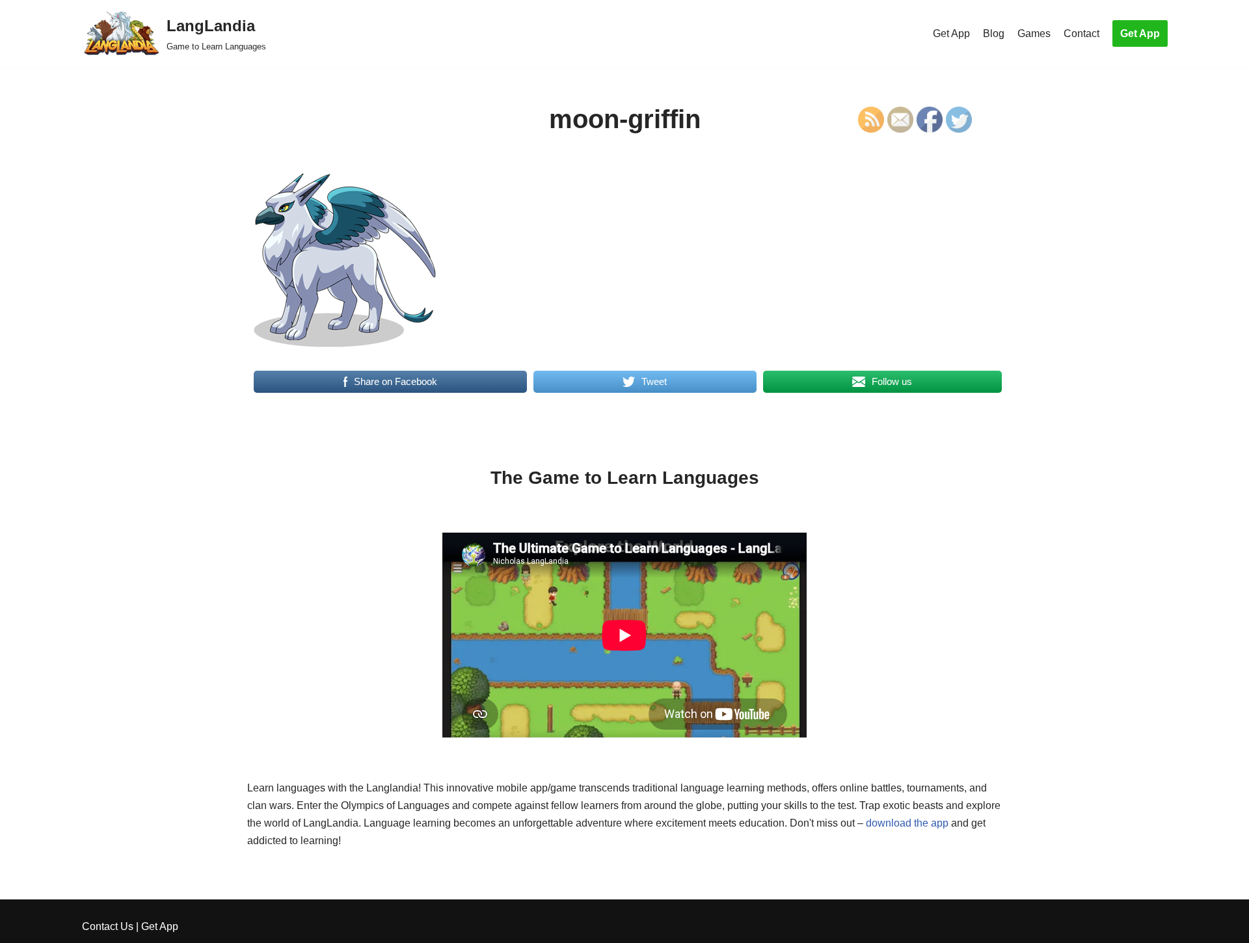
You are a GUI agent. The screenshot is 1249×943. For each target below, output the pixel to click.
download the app (907, 823)
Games (1034, 33)
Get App (951, 33)
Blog (993, 33)
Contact (1081, 33)
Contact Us (107, 926)
